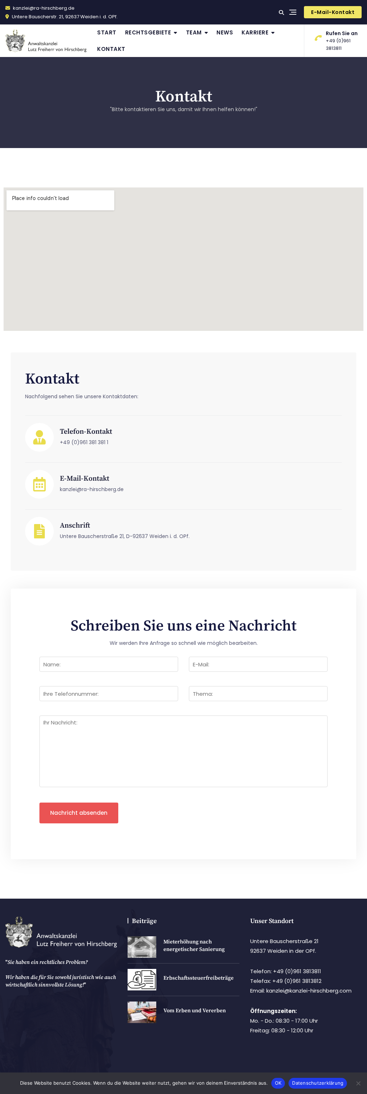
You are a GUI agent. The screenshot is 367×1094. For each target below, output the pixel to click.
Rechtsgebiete (148, 32)
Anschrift (75, 525)
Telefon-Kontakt (86, 431)
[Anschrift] (39, 531)
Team (194, 32)
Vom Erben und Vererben (194, 1010)
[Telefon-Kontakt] (39, 437)
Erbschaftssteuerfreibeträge (198, 978)
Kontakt (111, 49)
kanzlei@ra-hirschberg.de (43, 8)
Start (106, 32)
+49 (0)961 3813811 (342, 41)
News (224, 32)
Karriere (255, 32)
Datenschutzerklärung (317, 1083)
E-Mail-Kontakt (332, 12)
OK (278, 1083)
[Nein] (358, 1083)
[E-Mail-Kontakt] (39, 484)
